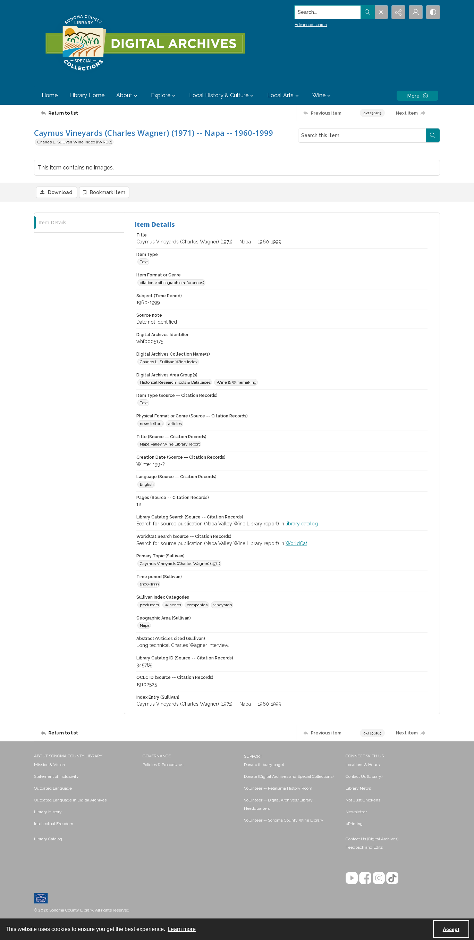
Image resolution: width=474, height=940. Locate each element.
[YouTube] (352, 878)
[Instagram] (379, 878)
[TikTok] (392, 878)
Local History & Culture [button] (218, 95)
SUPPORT (253, 756)
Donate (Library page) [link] (264, 764)
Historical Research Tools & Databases (175, 382)
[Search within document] (433, 135)
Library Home (86, 95)
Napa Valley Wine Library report (170, 444)
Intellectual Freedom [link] (53, 823)
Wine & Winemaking (236, 382)
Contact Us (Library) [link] (364, 776)
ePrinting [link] (354, 823)
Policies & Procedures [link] (163, 764)
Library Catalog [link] (48, 839)
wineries (173, 604)
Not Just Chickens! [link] (363, 800)
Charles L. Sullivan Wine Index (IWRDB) (74, 142)
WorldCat (296, 543)
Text (144, 261)
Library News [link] (358, 788)
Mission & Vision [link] (49, 764)
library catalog (302, 523)
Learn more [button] (182, 929)
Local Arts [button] (280, 95)
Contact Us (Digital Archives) (372, 839)
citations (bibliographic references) (172, 282)
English (147, 484)
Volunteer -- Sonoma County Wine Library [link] (283, 820)
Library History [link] (48, 811)
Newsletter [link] (356, 811)
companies (197, 604)
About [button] (124, 95)
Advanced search (311, 24)
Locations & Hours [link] (363, 764)
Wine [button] (318, 95)
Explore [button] (160, 95)
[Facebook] (365, 878)
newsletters (151, 423)
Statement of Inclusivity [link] (56, 776)
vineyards (222, 604)
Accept (451, 929)
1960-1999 (149, 584)
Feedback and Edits (364, 847)
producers (149, 604)
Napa (145, 625)
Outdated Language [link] (53, 788)
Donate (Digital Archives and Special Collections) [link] (288, 776)
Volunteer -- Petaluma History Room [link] (278, 788)
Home (50, 95)
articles (175, 423)
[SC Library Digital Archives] (145, 43)
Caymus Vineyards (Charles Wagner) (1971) (180, 563)
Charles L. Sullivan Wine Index (168, 361)
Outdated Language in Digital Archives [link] (70, 800)
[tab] (79, 223)
